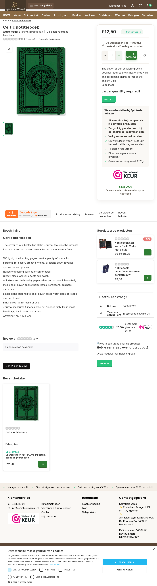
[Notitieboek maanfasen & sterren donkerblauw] (105, 269)
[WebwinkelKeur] (125, 175)
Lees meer (108, 84)
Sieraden (147, 15)
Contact (45, 512)
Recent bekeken (123, 214)
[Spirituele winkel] (15, 5)
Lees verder (54, 564)
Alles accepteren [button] (124, 562)
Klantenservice (117, 5)
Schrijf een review (16, 365)
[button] (53, 582)
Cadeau (46, 15)
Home (6, 20)
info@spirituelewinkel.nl (136, 313)
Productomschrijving (68, 214)
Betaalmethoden (50, 503)
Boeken (77, 15)
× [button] (153, 549)
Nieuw (17, 15)
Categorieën (89, 512)
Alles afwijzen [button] (125, 569)
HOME (6, 15)
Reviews (89, 214)
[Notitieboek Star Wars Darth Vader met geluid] (105, 243)
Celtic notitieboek (21, 20)
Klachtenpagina (91, 503)
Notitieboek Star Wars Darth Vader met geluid (125, 246)
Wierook (120, 15)
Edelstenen (105, 15)
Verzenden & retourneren (56, 508)
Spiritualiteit (31, 15)
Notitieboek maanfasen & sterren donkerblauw (127, 271)
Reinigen (133, 15)
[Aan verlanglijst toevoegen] (45, 388)
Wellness (90, 15)
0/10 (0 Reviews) (26, 39)
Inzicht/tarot (61, 15)
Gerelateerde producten (106, 214)
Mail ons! (108, 99)
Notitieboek (54, 39)
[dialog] (78, 566)
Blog (84, 508)
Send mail (104, 363)
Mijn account (48, 516)
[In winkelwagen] (42, 464)
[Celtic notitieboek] (26, 404)
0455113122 (129, 306)
